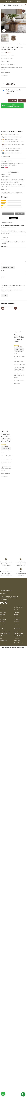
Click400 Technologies (21, 647)
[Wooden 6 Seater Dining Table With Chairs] (20, 312)
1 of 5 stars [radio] (3, 241)
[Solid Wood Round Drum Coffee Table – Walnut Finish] (7, 361)
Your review (4, 246)
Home (2, 44)
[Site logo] (13, 5)
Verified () (20, 214)
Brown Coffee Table (8, 163)
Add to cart (12, 100)
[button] (6, 448)
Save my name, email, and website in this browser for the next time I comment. (13, 286)
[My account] (4, 5)
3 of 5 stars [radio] (15, 241)
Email (2, 277)
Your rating (4, 239)
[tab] (13, 172)
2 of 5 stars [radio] (9, 241)
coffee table (17, 163)
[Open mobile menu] (1, 5)
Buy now (22, 100)
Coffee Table (8, 44)
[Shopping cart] (21, 5)
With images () (9, 214)
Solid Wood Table (12, 165)
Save (7, 167)
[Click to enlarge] (4, 30)
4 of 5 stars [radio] (21, 241)
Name (3, 270)
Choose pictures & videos (8, 267)
